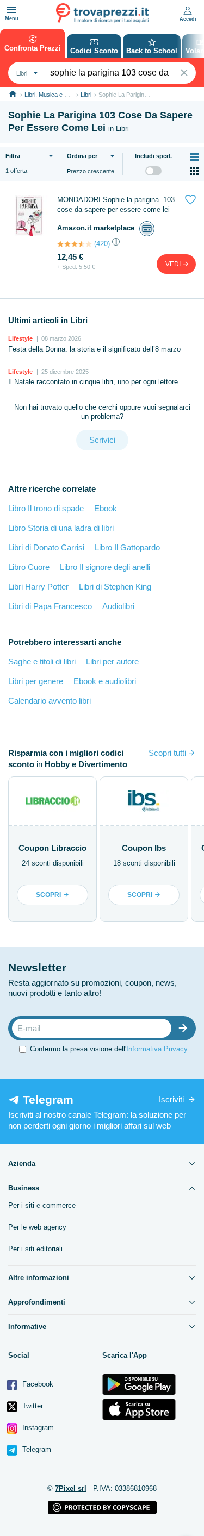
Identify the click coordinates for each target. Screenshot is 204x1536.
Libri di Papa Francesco (50, 606)
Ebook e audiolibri (104, 681)
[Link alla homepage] (12, 94)
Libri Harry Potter (38, 586)
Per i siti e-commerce (42, 1205)
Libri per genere (35, 681)
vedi (173, 264)
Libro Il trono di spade (46, 508)
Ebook (105, 508)
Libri (86, 94)
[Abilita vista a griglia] (194, 171)
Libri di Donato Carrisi (46, 547)
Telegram (35, 1449)
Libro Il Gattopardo (127, 547)
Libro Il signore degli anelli (105, 567)
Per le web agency (37, 1227)
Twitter (31, 1406)
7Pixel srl (70, 1488)
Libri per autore (112, 661)
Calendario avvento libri (49, 700)
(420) (102, 244)
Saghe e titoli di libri (42, 661)
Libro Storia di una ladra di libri (61, 527)
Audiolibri (118, 606)
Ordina (82, 156)
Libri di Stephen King (115, 586)
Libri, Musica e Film (49, 94)
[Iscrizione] (185, 1028)
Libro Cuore (29, 567)
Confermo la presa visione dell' (109, 1049)
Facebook (36, 1384)
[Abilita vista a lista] (194, 157)
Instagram (37, 1428)
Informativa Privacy (157, 1049)
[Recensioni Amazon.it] (74, 244)
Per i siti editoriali (35, 1249)
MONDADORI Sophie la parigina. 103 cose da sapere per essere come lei (116, 205)
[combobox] (26, 73)
